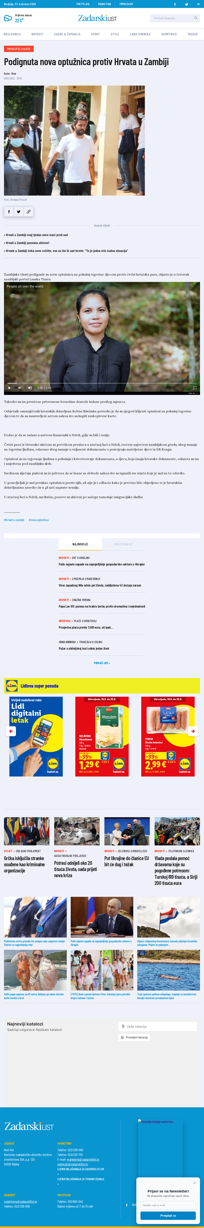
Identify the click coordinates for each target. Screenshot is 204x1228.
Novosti (37, 34)
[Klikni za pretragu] (196, 18)
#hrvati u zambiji (14, 520)
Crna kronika (140, 34)
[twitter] (186, 3)
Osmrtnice (169, 34)
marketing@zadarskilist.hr (83, 1159)
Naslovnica (12, 34)
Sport (95, 34)
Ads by (191, 393)
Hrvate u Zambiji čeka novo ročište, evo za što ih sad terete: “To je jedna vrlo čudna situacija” (67, 250)
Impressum (126, 4)
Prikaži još (101, 663)
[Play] (9, 388)
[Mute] (30, 388)
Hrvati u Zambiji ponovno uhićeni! (27, 242)
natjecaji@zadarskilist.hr (72, 1164)
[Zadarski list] (97, 18)
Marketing (104, 4)
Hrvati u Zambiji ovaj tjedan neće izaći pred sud (37, 234)
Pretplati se (168, 1215)
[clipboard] (28, 212)
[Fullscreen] (195, 388)
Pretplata (82, 4)
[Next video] (19, 388)
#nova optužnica (39, 520)
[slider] (102, 383)
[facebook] (175, 3)
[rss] (198, 3)
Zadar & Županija (67, 34)
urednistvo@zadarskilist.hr (20, 1201)
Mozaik (193, 34)
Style (115, 34)
